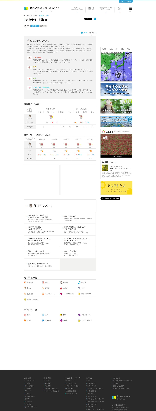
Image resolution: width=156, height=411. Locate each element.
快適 (64, 315)
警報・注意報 (28, 386)
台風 (111, 49)
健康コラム (90, 393)
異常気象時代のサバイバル (95, 401)
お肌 (28, 315)
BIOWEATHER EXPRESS (94, 388)
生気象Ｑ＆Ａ (69, 388)
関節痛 (29, 288)
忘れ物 (29, 320)
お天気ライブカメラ (31, 407)
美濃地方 (43, 26)
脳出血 (47, 282)
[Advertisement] (78, 180)
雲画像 (26, 399)
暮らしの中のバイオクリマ (95, 409)
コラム (119, 9)
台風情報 (27, 388)
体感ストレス (85, 315)
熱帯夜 (65, 320)
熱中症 (65, 288)
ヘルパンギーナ (50, 294)
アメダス (27, 393)
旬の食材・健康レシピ (51, 388)
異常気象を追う (91, 404)
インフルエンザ (68, 294)
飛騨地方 (34, 26)
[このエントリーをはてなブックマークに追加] (95, 19)
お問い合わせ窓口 (118, 386)
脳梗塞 (65, 282)
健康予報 (91, 9)
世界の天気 (28, 401)
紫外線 (47, 288)
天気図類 (27, 404)
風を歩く (89, 407)
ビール (87, 320)
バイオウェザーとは (72, 386)
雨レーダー (28, 391)
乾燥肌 (33, 299)
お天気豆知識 (91, 391)
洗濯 (46, 315)
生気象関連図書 (70, 391)
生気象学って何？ (71, 383)
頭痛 (87, 294)
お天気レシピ (91, 383)
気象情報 (77, 9)
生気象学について (106, 9)
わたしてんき (91, 386)
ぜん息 (83, 282)
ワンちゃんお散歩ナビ (51, 391)
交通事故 (48, 320)
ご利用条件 (116, 378)
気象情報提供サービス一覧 (121, 388)
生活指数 (47, 386)
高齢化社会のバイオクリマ (95, 399)
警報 (122, 49)
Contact (125, 1)
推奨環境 (115, 383)
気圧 (128, 49)
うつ (82, 288)
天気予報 (27, 383)
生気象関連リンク (71, 393)
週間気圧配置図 (29, 396)
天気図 (104, 49)
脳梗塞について (43, 205)
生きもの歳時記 (91, 396)
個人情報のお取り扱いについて (122, 381)
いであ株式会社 (119, 405)
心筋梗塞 (30, 282)
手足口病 (30, 294)
